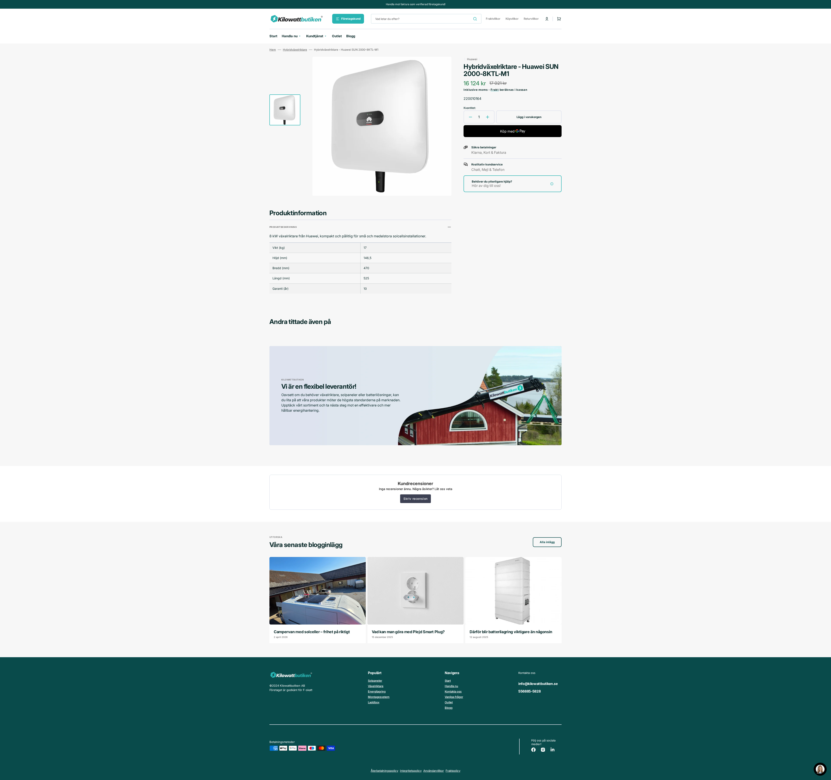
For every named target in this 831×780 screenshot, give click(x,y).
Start (448, 680)
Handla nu (451, 686)
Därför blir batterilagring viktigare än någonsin (511, 632)
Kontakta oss (453, 691)
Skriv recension (415, 498)
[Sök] (476, 19)
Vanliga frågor (454, 697)
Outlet (449, 702)
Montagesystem (379, 697)
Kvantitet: (470, 108)
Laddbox (373, 702)
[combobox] (426, 19)
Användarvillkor (433, 770)
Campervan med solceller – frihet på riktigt (312, 632)
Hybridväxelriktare (295, 49)
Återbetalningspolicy (384, 770)
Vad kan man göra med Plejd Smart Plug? (408, 632)
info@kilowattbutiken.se (538, 683)
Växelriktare (375, 686)
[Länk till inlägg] (317, 600)
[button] (547, 19)
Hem (272, 49)
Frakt (495, 89)
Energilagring (377, 691)
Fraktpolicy (453, 770)
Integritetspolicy (411, 770)
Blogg (449, 707)
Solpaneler (375, 680)
